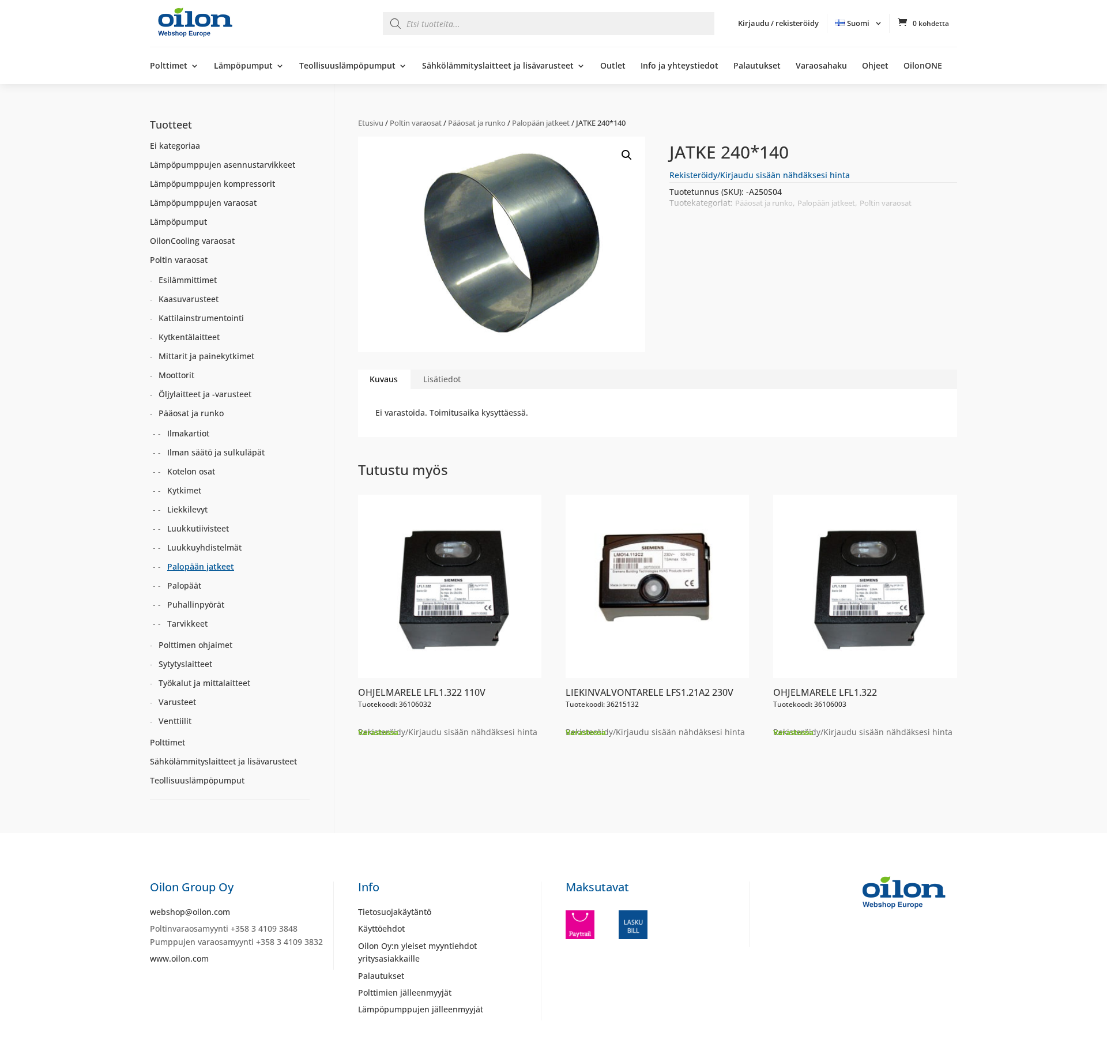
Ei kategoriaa (175, 145)
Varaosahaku (821, 66)
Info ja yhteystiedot (679, 66)
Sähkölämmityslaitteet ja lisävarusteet (498, 66)
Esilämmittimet (188, 279)
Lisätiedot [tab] (442, 379)
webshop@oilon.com (190, 911)
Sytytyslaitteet (185, 663)
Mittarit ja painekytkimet (206, 356)
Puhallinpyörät (195, 604)
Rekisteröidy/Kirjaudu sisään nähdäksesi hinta (759, 174)
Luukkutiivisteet (198, 528)
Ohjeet (875, 66)
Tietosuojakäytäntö (394, 911)
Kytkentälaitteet (189, 337)
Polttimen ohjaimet (195, 644)
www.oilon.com (179, 958)
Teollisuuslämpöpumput (347, 66)
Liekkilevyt (187, 509)
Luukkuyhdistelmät (204, 547)
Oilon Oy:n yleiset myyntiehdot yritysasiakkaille (417, 952)
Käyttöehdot (381, 928)
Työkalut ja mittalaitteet (204, 682)
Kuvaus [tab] (384, 379)
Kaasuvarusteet (189, 298)
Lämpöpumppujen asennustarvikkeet (222, 164)
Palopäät (184, 585)
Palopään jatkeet (541, 123)
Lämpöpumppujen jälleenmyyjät (420, 1009)
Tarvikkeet (187, 623)
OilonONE (922, 66)
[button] (626, 155)
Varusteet (177, 701)
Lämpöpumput (243, 66)
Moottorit (176, 375)
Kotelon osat (191, 471)
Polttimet (168, 66)
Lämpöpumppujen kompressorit (212, 183)
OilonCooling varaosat (192, 240)
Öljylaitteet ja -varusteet (205, 394)
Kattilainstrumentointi (201, 317)
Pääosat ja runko (477, 123)
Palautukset (757, 66)
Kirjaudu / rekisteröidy (778, 23)
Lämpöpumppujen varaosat (203, 202)
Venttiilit (175, 720)
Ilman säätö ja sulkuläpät (216, 452)
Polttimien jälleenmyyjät (404, 992)
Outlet (613, 66)
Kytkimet (184, 490)
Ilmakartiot (188, 433)
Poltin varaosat (416, 123)
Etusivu (370, 123)
